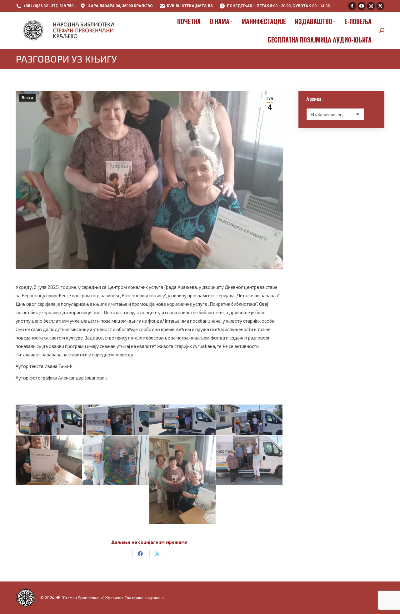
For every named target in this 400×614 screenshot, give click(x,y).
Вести (27, 98)
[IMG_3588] (182, 420)
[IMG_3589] (249, 420)
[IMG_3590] (49, 460)
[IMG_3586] (49, 420)
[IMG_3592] (182, 479)
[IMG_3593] (249, 460)
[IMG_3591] (115, 460)
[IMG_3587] (115, 420)
